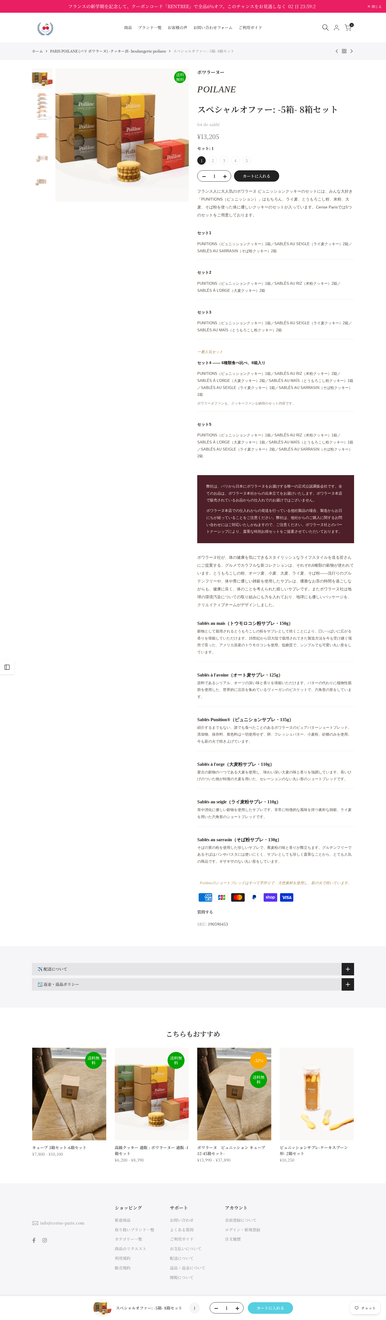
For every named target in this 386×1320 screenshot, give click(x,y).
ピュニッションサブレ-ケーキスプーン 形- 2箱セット (314, 1150)
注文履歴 (233, 1239)
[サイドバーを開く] (7, 667)
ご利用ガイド (182, 1239)
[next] (177, 135)
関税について (182, 1277)
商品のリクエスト (130, 1248)
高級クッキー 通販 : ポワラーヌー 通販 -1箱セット (151, 1150)
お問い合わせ (182, 1220)
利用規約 (123, 1258)
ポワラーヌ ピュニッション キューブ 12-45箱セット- (231, 1150)
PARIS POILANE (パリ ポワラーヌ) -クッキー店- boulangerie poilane (108, 51)
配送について (182, 1258)
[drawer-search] (325, 27)
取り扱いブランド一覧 (134, 1229)
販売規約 (123, 1268)
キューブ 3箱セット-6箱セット (59, 1147)
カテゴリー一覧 (128, 1239)
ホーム (37, 51)
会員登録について (241, 1220)
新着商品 (123, 1220)
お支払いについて (185, 1248)
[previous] (66, 135)
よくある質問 (182, 1229)
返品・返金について (187, 1268)
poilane (216, 89)
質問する (205, 912)
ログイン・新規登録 (242, 1229)
